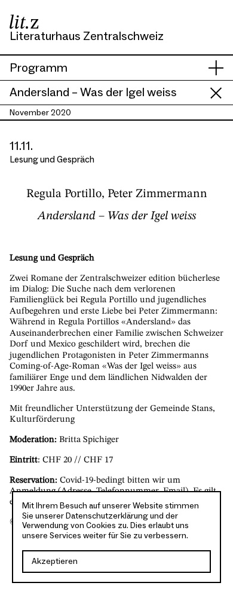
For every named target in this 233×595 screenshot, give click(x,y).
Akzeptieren (55, 561)
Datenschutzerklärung (107, 516)
